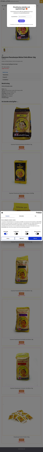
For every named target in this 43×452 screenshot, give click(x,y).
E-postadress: (14, 16)
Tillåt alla (35, 238)
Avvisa (8, 238)
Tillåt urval (21, 238)
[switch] (16, 234)
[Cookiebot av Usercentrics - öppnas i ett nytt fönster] (37, 213)
